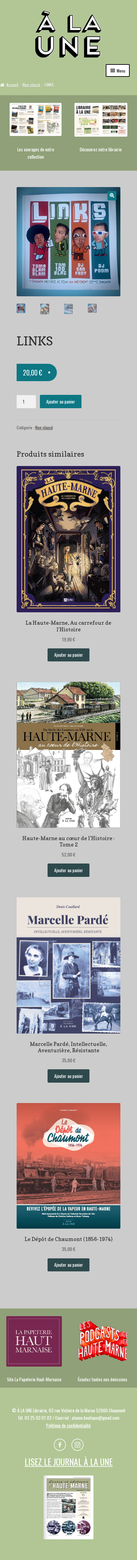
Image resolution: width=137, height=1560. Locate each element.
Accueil (12, 85)
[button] (111, 195)
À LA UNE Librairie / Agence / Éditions (68, 34)
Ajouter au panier (60, 401)
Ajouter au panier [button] (68, 654)
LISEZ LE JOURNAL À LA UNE (69, 1461)
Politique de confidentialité (68, 1425)
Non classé (31, 85)
